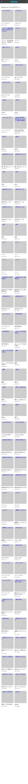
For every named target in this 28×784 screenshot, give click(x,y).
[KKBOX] (14, 1)
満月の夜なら (18, 612)
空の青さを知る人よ (6, 452)
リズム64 (16, 95)
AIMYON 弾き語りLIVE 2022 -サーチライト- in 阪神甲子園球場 (20, 132)
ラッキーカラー (5, 77)
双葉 (2, 237)
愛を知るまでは (5, 309)
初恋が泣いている (6, 202)
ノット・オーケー (6, 130)
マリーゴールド (5, 575)
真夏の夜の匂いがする (20, 470)
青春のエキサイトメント (20, 631)
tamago (16, 704)
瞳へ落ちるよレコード (7, 167)
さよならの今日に (6, 435)
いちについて (18, 23)
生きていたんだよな (19, 687)
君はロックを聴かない (20, 650)
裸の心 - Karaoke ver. (20, 400)
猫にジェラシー (5, 60)
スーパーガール (5, 326)
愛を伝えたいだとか (19, 669)
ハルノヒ (3, 505)
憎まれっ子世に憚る (6, 704)
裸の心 (16, 382)
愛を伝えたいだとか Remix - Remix (19, 593)
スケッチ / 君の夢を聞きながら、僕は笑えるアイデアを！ (7, 42)
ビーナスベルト (5, 23)
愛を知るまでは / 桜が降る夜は (20, 290)
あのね (3, 112)
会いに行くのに (18, 77)
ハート (3, 254)
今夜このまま (18, 540)
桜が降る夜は (18, 326)
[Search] (26, 2)
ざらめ (16, 60)
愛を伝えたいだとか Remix (6, 612)
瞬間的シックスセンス (20, 523)
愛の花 (3, 149)
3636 (2, 184)
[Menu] (2, 2)
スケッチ (16, 41)
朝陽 (15, 363)
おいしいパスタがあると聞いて (20, 344)
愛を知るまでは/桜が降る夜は (7, 290)
